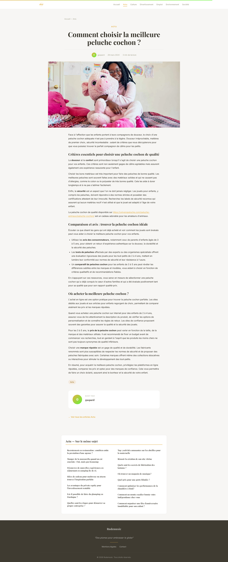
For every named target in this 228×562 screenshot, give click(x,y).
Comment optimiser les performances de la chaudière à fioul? (138, 487)
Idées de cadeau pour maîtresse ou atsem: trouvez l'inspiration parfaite (86, 478)
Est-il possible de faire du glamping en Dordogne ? (85, 495)
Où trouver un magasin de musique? (134, 473)
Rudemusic (114, 529)
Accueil (116, 4)
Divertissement (146, 4)
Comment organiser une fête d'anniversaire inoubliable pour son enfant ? (138, 504)
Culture (133, 4)
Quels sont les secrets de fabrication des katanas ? (136, 466)
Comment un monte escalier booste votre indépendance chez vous (137, 496)
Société (185, 4)
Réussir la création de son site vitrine (135, 459)
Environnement (172, 4)
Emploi (159, 4)
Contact (122, 546)
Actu (125, 4)
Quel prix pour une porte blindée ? (134, 479)
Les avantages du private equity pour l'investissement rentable (84, 487)
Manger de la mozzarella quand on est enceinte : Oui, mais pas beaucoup (84, 460)
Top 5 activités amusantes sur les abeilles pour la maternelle (139, 451)
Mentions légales (109, 546)
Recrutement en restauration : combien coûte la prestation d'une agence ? (88, 451)
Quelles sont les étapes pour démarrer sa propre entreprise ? (86, 504)
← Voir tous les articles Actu (81, 417)
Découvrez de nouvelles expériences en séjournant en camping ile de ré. (85, 469)
